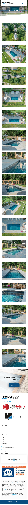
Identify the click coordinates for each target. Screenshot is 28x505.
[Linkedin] (7, 401)
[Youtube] (10, 401)
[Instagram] (5, 401)
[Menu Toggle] (22, 3)
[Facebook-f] (2, 401)
